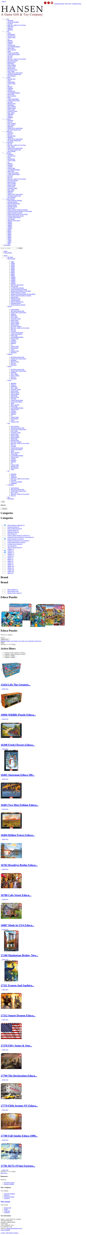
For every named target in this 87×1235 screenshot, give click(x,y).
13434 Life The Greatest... (16, 684)
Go (8, 39)
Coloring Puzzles (12, 205)
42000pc (9, 222)
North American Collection (14, 200)
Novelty (7, 152)
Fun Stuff (10, 23)
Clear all (4, 508)
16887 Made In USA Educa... (17, 925)
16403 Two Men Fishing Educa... (19, 804)
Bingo (9, 51)
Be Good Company (12, 60)
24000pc (9, 225)
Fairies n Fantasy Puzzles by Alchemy (17, 209)
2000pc (9, 239)
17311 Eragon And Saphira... (17, 985)
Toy (6, 19)
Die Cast (9, 57)
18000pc (9, 226)
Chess (9, 33)
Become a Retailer (9, 1184)
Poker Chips (10, 48)
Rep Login (68, 3)
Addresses (7, 1212)
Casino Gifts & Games (13, 54)
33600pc (9, 223)
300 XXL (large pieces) (13, 220)
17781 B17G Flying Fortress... (18, 1165)
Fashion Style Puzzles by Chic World (17, 214)
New (8, 497)
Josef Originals (11, 76)
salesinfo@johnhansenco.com (14, 1228)
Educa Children (11, 65)
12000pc (9, 228)
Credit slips (7, 1211)
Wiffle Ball (10, 26)
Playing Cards (11, 45)
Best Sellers (7, 245)
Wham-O (9, 28)
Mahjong (9, 40)
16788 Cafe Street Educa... (16, 895)
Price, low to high (27, 641)
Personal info (7, 1208)
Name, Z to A (18, 641)
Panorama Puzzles (12, 202)
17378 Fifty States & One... (16, 1045)
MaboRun (10, 29)
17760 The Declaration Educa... (19, 1075)
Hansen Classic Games (14, 593)
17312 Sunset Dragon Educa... (18, 1015)
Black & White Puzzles (13, 203)
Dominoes (10, 42)
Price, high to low (36, 641)
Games (7, 77)
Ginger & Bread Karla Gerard (15, 216)
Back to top (4, 1173)
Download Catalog (9, 1182)
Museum (7, 131)
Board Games (11, 68)
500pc (9, 243)
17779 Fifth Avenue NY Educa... (19, 1105)
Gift (6, 31)
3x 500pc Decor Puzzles (14, 217)
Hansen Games (11, 66)
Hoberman (10, 20)
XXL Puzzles (11, 219)
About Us (6, 1195)
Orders (6, 1209)
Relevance (4, 641)
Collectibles (8, 142)
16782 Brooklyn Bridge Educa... (19, 865)
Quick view (4, 689)
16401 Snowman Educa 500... (18, 774)
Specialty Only (11, 36)
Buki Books (10, 63)
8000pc (9, 231)
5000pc (9, 234)
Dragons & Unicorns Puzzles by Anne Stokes (19, 211)
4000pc (9, 236)
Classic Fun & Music (13, 22)
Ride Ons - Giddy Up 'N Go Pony (16, 25)
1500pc (9, 240)
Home (5, 255)
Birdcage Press (11, 62)
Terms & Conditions (9, 1193)
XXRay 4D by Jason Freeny (15, 73)
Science (7, 119)
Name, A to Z (5, 639)
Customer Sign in (76, 3)
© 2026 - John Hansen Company (9, 1233)
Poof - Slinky (11, 71)
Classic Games (11, 37)
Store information (5, 1230)
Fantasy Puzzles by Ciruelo (14, 212)
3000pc (9, 237)
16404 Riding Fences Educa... (18, 835)
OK (2, 501)
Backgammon (11, 34)
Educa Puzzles (9, 199)
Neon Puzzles (11, 208)
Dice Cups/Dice (11, 49)
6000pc (9, 232)
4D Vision (10, 257)
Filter (2, 642)
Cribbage (9, 43)
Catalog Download (59, 3)
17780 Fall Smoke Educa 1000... (19, 1135)
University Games (12, 69)
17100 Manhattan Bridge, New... (19, 955)
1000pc (9, 242)
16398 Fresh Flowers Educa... (18, 744)
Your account (5, 1201)
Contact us (7, 1198)
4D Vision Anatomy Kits (14, 74)
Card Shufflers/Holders (13, 46)
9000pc (9, 229)
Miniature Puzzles (12, 206)
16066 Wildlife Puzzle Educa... (18, 714)
